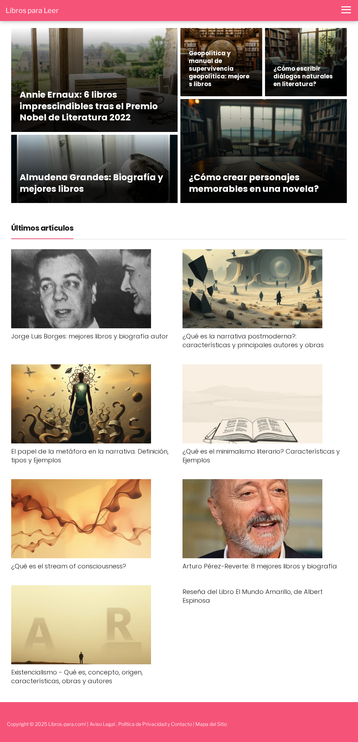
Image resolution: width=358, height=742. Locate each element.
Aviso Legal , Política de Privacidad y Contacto (141, 724)
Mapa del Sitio (211, 724)
